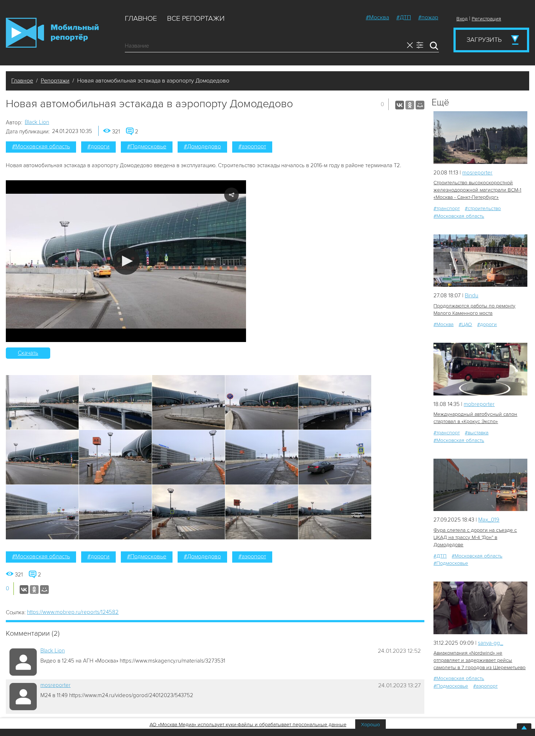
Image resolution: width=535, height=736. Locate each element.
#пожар (428, 17)
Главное (141, 18)
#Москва (377, 17)
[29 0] (480, 260)
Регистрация (486, 19)
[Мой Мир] (420, 105)
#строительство (483, 208)
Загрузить (484, 40)
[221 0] (480, 608)
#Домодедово (202, 146)
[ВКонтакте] (399, 105)
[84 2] (480, 369)
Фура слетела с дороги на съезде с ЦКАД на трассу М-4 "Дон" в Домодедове (475, 537)
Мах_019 (488, 519)
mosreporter (55, 685)
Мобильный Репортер (52, 33)
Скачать (28, 353)
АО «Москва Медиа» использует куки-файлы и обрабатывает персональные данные (248, 724)
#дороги (98, 146)
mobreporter (479, 404)
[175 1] (480, 137)
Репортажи (55, 80)
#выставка (476, 433)
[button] (126, 261)
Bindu (471, 295)
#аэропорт (252, 146)
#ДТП (403, 17)
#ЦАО (465, 324)
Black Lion (37, 122)
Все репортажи (196, 18)
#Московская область (41, 146)
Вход (462, 19)
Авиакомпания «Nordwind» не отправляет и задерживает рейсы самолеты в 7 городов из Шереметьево (479, 660)
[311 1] (480, 485)
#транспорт (446, 208)
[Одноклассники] (409, 105)
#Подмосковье (146, 146)
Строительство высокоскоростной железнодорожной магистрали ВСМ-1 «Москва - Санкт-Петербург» (477, 190)
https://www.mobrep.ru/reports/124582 (73, 612)
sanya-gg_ (490, 643)
